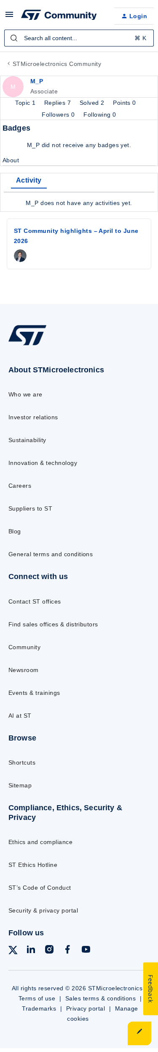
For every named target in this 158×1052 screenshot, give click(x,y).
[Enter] (14, 38)
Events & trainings (34, 692)
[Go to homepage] (27, 345)
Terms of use (37, 998)
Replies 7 (58, 102)
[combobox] (79, 38)
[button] (9, 17)
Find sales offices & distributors (53, 624)
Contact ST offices (34, 601)
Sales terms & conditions (100, 998)
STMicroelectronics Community (57, 63)
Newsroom (23, 670)
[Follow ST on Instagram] (49, 950)
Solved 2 (93, 102)
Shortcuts (21, 762)
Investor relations (33, 417)
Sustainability (27, 440)
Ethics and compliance (40, 842)
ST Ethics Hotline (32, 864)
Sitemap (20, 785)
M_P (36, 81)
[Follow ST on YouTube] (86, 950)
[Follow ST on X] (13, 951)
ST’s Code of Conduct (39, 887)
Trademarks (39, 1008)
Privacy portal (85, 1008)
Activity (29, 180)
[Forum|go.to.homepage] (59, 16)
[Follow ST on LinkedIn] (31, 950)
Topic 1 (26, 102)
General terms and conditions (50, 554)
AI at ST (20, 715)
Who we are (25, 394)
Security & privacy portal (43, 910)
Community (24, 647)
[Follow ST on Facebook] (67, 950)
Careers (19, 485)
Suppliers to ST (30, 508)
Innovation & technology (42, 462)
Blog (14, 531)
